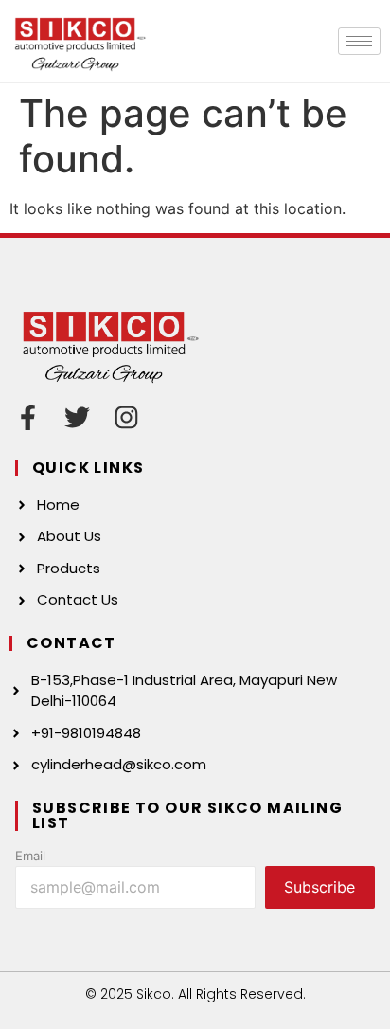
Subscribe (319, 886)
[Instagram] (126, 417)
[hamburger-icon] (359, 41)
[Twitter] (77, 417)
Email (30, 856)
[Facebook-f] (28, 417)
